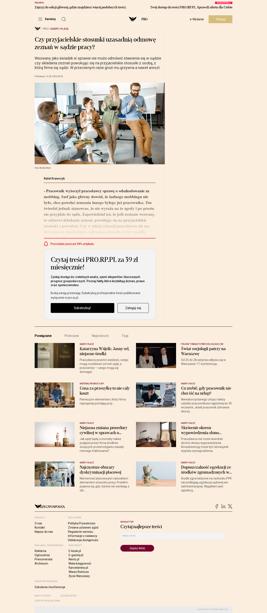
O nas (38, 523)
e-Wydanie (197, 19)
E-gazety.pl (76, 555)
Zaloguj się (133, 308)
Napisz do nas (44, 531)
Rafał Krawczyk (54, 178)
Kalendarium (68, 595)
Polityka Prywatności (81, 523)
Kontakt (40, 527)
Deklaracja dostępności (83, 540)
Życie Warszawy (79, 576)
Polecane (71, 336)
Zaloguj (220, 19)
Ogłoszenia (42, 555)
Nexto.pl (74, 559)
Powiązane (43, 336)
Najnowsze (100, 336)
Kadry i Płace (59, 28)
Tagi (125, 336)
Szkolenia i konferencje (50, 587)
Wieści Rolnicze (79, 571)
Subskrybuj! (82, 308)
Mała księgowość (80, 563)
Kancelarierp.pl (78, 567)
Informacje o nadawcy (82, 536)
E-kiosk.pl (75, 551)
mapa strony (43, 595)
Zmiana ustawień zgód (83, 527)
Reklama (40, 551)
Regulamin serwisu (80, 531)
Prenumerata (43, 559)
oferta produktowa (47, 600)
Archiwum (41, 563)
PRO (144, 19)
